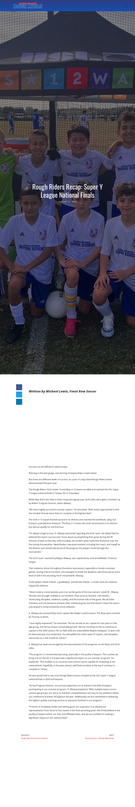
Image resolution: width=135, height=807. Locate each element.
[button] (126, 5)
